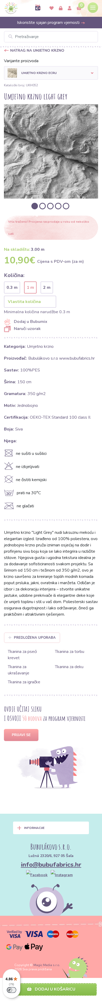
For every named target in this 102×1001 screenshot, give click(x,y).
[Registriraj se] (69, 8)
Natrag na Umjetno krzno (37, 50)
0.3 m (12, 287)
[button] (51, 73)
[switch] (11, 990)
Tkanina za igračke (24, 682)
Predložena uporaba (35, 637)
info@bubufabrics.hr (51, 864)
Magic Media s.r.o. (46, 965)
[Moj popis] (51, 8)
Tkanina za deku (69, 667)
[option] (51, 151)
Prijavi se (21, 734)
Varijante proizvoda (21, 61)
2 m (46, 287)
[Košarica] (79, 8)
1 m (30, 287)
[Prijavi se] (61, 8)
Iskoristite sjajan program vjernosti (49, 22)
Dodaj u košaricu (54, 989)
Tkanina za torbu (69, 651)
